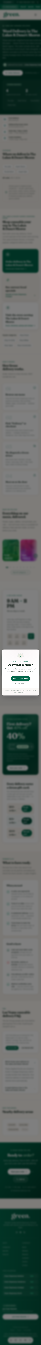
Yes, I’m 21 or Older (20, 678)
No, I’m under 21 (20, 684)
